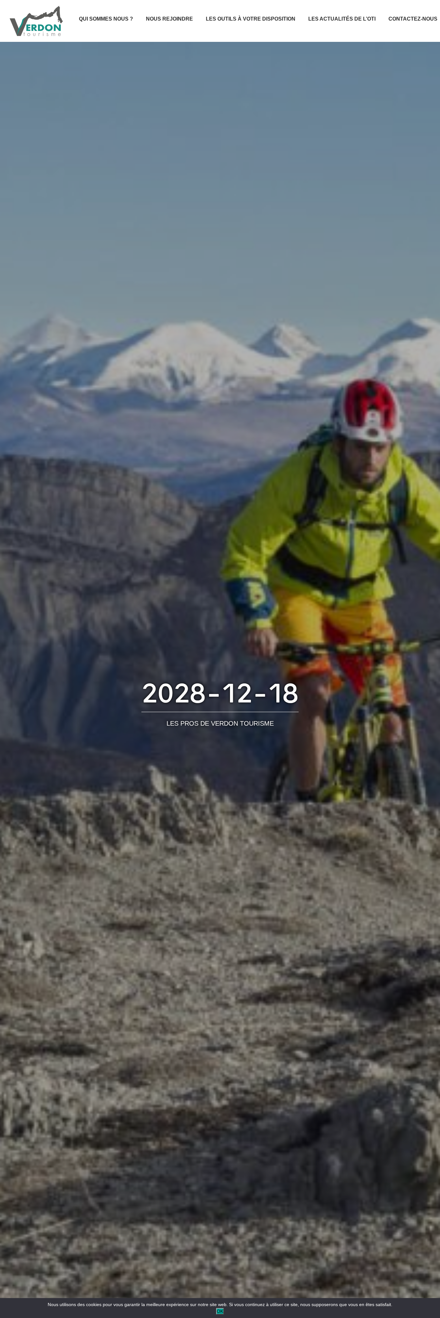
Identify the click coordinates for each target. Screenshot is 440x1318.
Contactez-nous (412, 19)
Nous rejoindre (169, 19)
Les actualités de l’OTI (342, 19)
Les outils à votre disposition (250, 19)
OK (220, 1311)
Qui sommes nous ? (106, 19)
